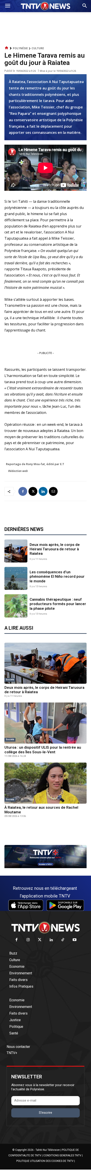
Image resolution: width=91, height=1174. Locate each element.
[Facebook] (22, 491)
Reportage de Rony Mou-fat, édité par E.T (35, 464)
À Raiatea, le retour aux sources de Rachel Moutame (41, 809)
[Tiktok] (63, 940)
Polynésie (20, 48)
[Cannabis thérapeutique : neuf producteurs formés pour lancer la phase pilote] (15, 605)
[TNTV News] (45, 927)
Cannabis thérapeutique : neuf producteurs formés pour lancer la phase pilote (58, 604)
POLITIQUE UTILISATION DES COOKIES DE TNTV (45, 1161)
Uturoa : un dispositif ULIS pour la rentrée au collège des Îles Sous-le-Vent (42, 749)
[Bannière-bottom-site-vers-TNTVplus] (45, 867)
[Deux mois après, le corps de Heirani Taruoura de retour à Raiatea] (15, 551)
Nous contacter (18, 1047)
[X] (32, 491)
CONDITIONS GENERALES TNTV (62, 1155)
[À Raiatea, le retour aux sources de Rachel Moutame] (45, 783)
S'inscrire (45, 1113)
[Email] (53, 491)
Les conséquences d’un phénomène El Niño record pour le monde (57, 576)
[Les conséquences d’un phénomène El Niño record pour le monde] (15, 578)
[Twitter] (40, 940)
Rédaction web (18, 471)
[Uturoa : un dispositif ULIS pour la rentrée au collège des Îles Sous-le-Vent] (45, 723)
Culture (38, 48)
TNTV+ (12, 1053)
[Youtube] (74, 940)
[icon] (6, 48)
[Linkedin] (43, 491)
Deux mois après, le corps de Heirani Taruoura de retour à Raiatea (55, 549)
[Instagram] (28, 940)
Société (10, 679)
